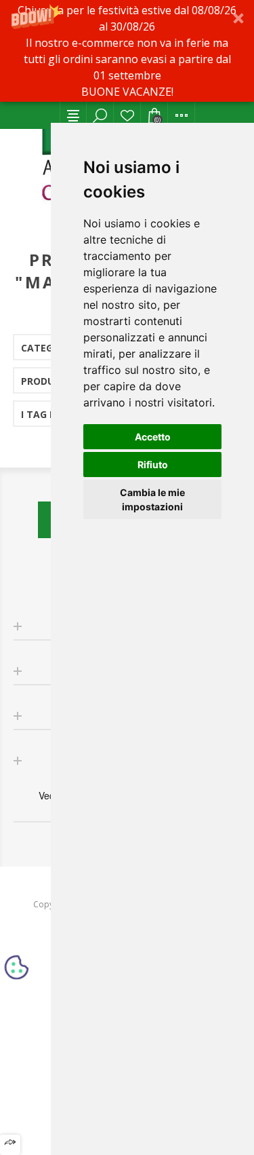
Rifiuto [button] (152, 464)
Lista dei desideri (127, 115)
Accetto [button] (153, 436)
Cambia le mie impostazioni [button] (152, 499)
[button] (127, 51)
